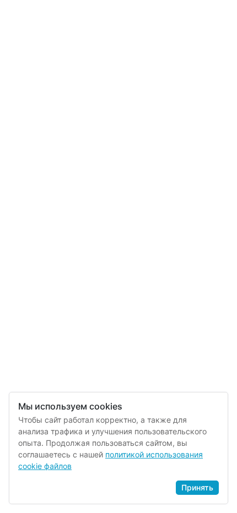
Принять (197, 487)
